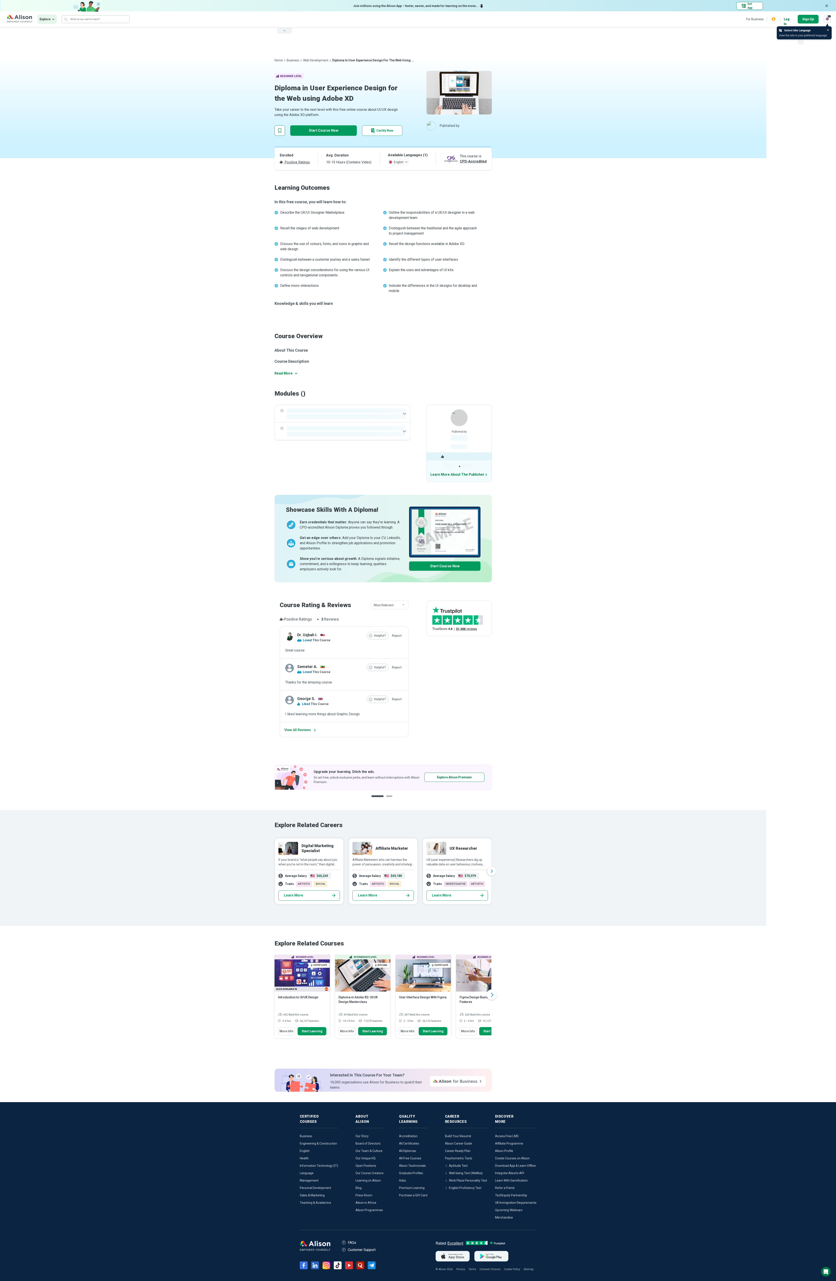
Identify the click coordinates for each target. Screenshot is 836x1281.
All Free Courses (410, 1158)
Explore (45, 19)
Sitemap (528, 1269)
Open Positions (366, 1165)
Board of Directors (368, 1143)
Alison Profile (504, 1151)
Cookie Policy (512, 1269)
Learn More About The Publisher (457, 474)
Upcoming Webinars (508, 1210)
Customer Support (362, 1250)
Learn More (293, 895)
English (305, 1151)
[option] (296, 777)
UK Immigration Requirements (515, 1202)
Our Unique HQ (366, 1158)
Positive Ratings (297, 162)
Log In (786, 19)
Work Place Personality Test (468, 1180)
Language (307, 1173)
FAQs (352, 1243)
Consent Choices (490, 1269)
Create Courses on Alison (512, 1158)
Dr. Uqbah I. (307, 635)
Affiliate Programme (509, 1143)
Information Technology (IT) (319, 1165)
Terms (472, 1269)
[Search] (66, 19)
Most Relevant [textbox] (384, 605)
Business (293, 60)
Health (304, 1158)
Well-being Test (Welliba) (466, 1173)
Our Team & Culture (369, 1151)
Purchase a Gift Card (413, 1195)
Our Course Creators (370, 1173)
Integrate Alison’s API (509, 1173)
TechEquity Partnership (511, 1195)
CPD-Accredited (473, 161)
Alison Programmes (369, 1210)
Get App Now (355, 777)
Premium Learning (412, 1188)
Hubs (402, 1180)
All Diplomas (407, 1151)
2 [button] (388, 799)
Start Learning (312, 1031)
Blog (359, 1188)
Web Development (315, 60)
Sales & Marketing (312, 1195)
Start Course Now (323, 130)
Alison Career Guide (458, 1143)
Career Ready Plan (457, 1151)
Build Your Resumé (458, 1136)
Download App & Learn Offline (515, 1165)
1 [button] (376, 799)
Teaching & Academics (315, 1202)
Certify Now (384, 130)
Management (309, 1180)
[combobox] (390, 605)
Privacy (460, 1269)
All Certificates (409, 1143)
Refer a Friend (504, 1188)
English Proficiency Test (465, 1188)
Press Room (364, 1195)
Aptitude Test (458, 1165)
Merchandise (504, 1217)
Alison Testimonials (412, 1165)
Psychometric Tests (458, 1158)
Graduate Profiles (411, 1173)
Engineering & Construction (318, 1143)
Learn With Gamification (511, 1180)
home (279, 60)
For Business (755, 19)
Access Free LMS (507, 1136)
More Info (286, 1031)
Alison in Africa (366, 1202)
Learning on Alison (368, 1180)
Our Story (362, 1136)
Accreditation (408, 1136)
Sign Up (808, 19)
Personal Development (315, 1188)
